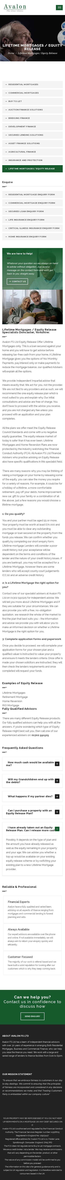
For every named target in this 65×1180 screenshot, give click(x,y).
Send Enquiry (32, 1016)
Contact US (19, 281)
